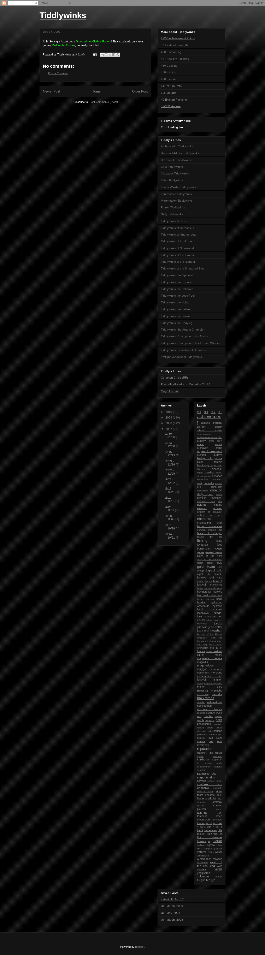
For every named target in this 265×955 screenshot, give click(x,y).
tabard (219, 809)
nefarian (201, 702)
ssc (220, 798)
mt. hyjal (202, 694)
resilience (202, 753)
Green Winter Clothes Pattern (93, 41)
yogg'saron (203, 873)
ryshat (200, 756)
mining (200, 683)
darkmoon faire (206, 501)
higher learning (205, 599)
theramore (217, 819)
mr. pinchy (216, 690)
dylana (201, 504)
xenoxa (201, 869)
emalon (217, 508)
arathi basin (215, 441)
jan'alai (218, 623)
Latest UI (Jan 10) (172, 899)
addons (205, 422)
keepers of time (205, 634)
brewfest (210, 472)
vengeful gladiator (213, 848)
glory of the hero (209, 555)
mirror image (210, 683)
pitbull (219, 727)
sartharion (203, 759)
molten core (209, 686)
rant (211, 741)
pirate (210, 727)
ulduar (217, 841)
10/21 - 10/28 (170, 526)
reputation (204, 749)
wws (219, 866)
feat (220, 529)
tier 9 (200, 830)
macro (218, 654)
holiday (201, 602)
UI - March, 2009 (172, 906)
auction (201, 454)
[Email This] (102, 55)
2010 (169, 412)
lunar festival (214, 651)
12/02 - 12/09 (170, 472)
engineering (204, 522)
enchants (204, 519)
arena (219, 447)
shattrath (217, 788)
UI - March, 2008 (172, 919)
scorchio (217, 766)
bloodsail (217, 469)
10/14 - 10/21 (170, 535)
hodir (219, 599)
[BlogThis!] (106, 55)
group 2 (202, 570)
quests (201, 741)
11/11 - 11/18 (169, 499)
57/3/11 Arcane (171, 106)
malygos (202, 669)
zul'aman (203, 876)
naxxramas (205, 698)
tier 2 (215, 823)
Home (96, 91)
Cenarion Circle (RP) (174, 377)
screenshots (206, 774)
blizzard (218, 465)
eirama (218, 504)
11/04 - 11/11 (169, 508)
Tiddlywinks (63, 15)
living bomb (215, 644)
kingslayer (202, 637)
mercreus (216, 672)
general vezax (213, 552)
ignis (200, 616)
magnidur (202, 662)
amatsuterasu (204, 434)
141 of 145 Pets (171, 86)
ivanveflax (202, 623)
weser (218, 851)
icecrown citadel (209, 613)
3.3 (220, 412)
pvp (210, 737)
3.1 (206, 412)
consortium (202, 490)
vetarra (201, 851)
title (220, 830)
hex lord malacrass (209, 595)
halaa (208, 574)
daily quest (205, 494)
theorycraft (203, 819)
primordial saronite (207, 734)
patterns (209, 720)
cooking (216, 490)
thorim (201, 823)
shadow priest (214, 781)
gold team (206, 567)
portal (209, 731)
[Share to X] (110, 55)
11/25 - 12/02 (170, 481)
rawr (219, 741)
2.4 (199, 412)
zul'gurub (202, 880)
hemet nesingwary (213, 588)
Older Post (140, 91)
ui (209, 841)
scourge (201, 770)
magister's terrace (209, 658)
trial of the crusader (209, 835)
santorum (217, 756)
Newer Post (51, 91)
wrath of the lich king (209, 864)
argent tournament (209, 451)
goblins (210, 563)
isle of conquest (214, 620)
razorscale (203, 745)
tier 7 (210, 826)
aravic (200, 444)
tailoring (202, 812)
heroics (217, 591)
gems (200, 552)
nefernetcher (214, 702)
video (211, 852)
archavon (202, 447)
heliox (200, 588)
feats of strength (209, 533)
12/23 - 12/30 (170, 444)
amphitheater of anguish (209, 437)
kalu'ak (205, 630)
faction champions (209, 526)
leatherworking (214, 641)
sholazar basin (205, 791)
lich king (202, 644)
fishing (202, 540)
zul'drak (218, 876)
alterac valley (209, 430)
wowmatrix (202, 862)
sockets (210, 795)
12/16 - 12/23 (170, 453)
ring (211, 752)
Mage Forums (170, 391)
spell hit (210, 798)
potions (217, 731)
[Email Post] (95, 54)
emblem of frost (209, 515)
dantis (219, 494)
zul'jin (211, 880)
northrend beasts (209, 709)
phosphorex (204, 724)
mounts (202, 690)
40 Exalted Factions (174, 99)
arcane (218, 444)
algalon (218, 427)
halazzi (218, 574)
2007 (169, 429)
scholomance (204, 766)
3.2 (213, 412)
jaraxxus (202, 627)
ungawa (210, 845)
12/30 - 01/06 (170, 435)
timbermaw (210, 830)
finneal (200, 537)
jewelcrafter (215, 627)
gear (218, 548)
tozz (209, 833)
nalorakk (217, 694)
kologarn (201, 641)
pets (219, 720)
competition (216, 487)
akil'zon (201, 426)
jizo (199, 630)
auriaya (217, 454)
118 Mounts (168, 92)
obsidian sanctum (206, 713)
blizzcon (201, 469)
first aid (215, 536)
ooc (199, 716)
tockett (201, 833)
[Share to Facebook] (114, 55)
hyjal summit (209, 609)
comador (209, 483)
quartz (219, 738)
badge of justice (209, 458)
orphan (218, 716)
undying (201, 845)
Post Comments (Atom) (103, 101)
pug (220, 734)
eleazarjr (202, 508)
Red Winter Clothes (63, 45)
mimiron (217, 679)
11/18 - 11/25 (169, 490)
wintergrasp (203, 855)
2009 (169, 417)
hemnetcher (204, 591)
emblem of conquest (209, 512)
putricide (201, 738)
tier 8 (219, 826)
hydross (217, 606)
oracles (208, 716)
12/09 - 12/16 (170, 462)
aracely (201, 440)
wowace (217, 859)
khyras (218, 634)
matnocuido (203, 672)
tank (220, 813)
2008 (169, 423)
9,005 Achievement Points (178, 38)
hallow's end (205, 577)
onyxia (219, 713)
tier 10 (209, 823)
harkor (208, 581)
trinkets (201, 841)
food (219, 544)
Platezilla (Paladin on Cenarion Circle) (185, 384)
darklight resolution (209, 497)
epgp (219, 523)
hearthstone (216, 584)
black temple (209, 462)
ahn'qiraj (217, 422)
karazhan (216, 630)
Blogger (139, 946)
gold (219, 562)
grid (220, 567)
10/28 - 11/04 (169, 517)
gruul (211, 570)
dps (220, 501)
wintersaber (204, 859)
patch (200, 720)
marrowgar (216, 669)
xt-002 (218, 869)
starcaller (201, 802)
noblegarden (204, 705)
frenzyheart (204, 548)
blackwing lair (205, 465)
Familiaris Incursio (206, 530)
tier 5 (203, 827)
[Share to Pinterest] (118, 55)
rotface (218, 753)
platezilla (201, 731)
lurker (200, 654)
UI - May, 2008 (170, 912)
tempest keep (209, 816)
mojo (219, 683)
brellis (200, 472)
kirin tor (216, 637)
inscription (210, 616)
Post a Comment (58, 73)
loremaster (202, 648)
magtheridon (205, 665)
